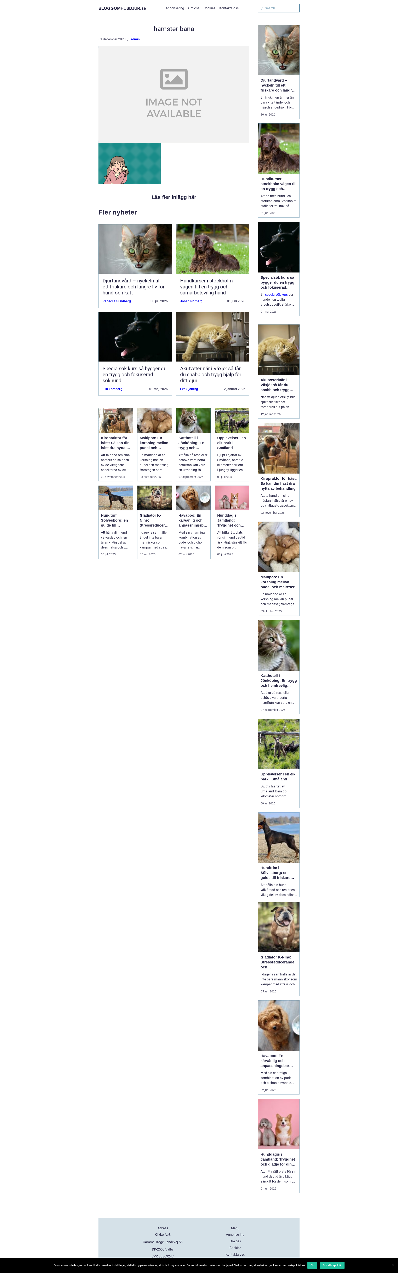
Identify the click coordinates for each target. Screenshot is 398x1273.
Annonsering (175, 8)
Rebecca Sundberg (117, 301)
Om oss (193, 8)
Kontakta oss (229, 8)
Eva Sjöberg (189, 389)
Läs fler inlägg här (174, 197)
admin (135, 39)
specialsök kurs (276, 295)
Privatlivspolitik (332, 1265)
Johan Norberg (191, 301)
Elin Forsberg (112, 389)
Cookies (209, 8)
